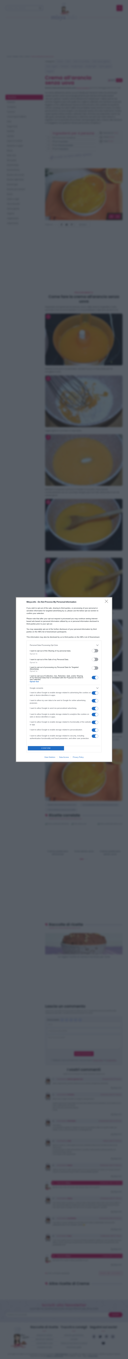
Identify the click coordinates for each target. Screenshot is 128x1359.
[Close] (107, 602)
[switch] (95, 650)
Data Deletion (49, 757)
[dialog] (64, 679)
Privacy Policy (78, 757)
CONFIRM (46, 748)
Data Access (64, 757)
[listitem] (64, 645)
